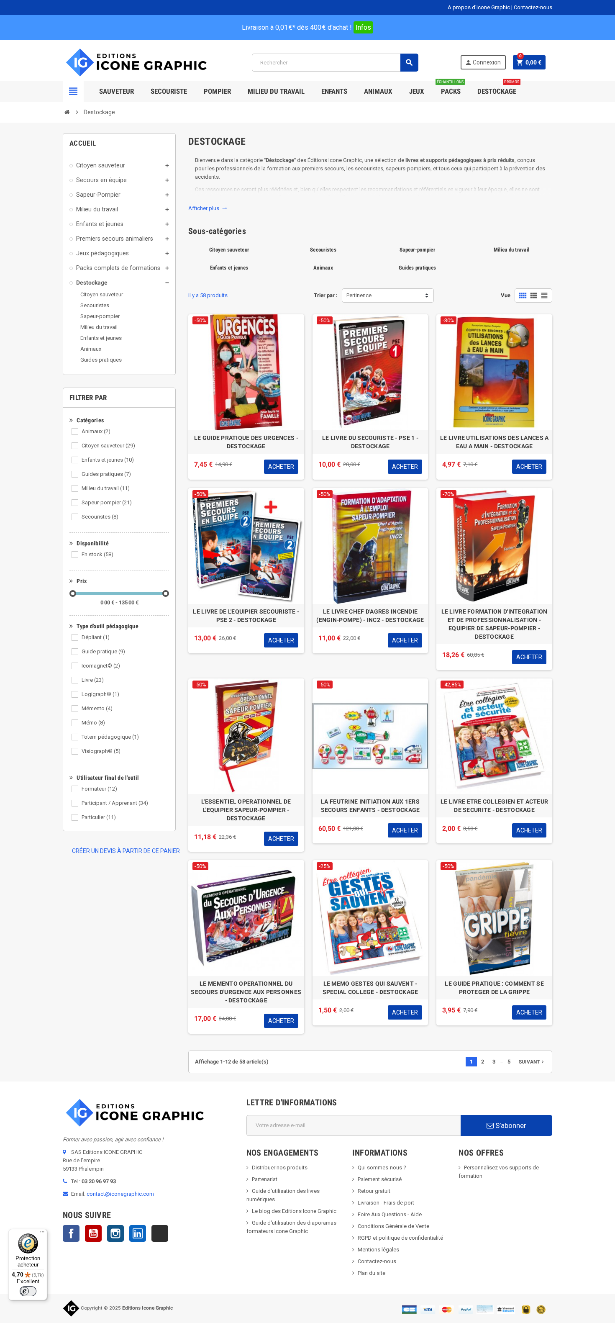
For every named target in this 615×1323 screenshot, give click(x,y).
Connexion (483, 62)
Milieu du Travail (276, 91)
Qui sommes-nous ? (382, 1167)
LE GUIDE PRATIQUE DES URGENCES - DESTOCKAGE (246, 442)
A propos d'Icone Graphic (479, 7)
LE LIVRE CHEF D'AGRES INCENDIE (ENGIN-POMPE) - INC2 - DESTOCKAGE (370, 615)
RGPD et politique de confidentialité (400, 1238)
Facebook (71, 1233)
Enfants (334, 91)
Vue (505, 295)
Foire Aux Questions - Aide (390, 1214)
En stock (97, 554)
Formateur (99, 789)
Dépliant (96, 637)
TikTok (159, 1233)
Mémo (93, 722)
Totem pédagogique (110, 737)
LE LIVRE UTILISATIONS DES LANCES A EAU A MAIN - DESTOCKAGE (494, 442)
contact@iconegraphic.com (120, 1194)
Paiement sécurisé (380, 1179)
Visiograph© (101, 751)
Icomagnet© (101, 666)
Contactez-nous (533, 7)
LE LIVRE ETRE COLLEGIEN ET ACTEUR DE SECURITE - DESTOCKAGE (494, 805)
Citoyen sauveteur (108, 445)
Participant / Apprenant (115, 803)
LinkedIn (137, 1233)
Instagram (115, 1233)
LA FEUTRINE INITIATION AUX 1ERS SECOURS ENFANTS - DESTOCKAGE (370, 805)
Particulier (99, 817)
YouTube (93, 1233)
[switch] (28, 1291)
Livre (93, 680)
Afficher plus (207, 208)
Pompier (217, 91)
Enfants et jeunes (108, 460)
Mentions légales (378, 1249)
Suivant (532, 1062)
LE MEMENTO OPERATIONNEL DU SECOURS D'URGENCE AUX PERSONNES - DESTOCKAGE (246, 992)
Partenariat (264, 1179)
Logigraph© (100, 694)
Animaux (96, 431)
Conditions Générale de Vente (393, 1226)
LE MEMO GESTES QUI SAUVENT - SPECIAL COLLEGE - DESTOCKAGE (370, 987)
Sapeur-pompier (107, 502)
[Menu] (42, 1234)
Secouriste (169, 91)
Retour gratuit (374, 1191)
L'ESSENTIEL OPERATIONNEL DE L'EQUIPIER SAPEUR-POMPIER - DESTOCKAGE (246, 810)
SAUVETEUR (116, 91)
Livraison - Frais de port (386, 1203)
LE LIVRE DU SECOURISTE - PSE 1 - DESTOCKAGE (370, 442)
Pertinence (359, 295)
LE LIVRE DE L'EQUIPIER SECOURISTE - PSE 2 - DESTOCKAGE (246, 615)
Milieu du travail (106, 488)
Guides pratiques (106, 474)
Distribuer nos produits (280, 1167)
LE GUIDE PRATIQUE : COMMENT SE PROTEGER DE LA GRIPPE (494, 987)
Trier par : (326, 295)
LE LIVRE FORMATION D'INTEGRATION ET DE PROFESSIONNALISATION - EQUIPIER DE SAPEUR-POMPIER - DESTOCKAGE (494, 624)
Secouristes (100, 517)
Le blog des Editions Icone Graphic (294, 1211)
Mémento (97, 708)
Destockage (498, 88)
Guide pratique (103, 651)
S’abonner (510, 1125)
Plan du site (371, 1273)
